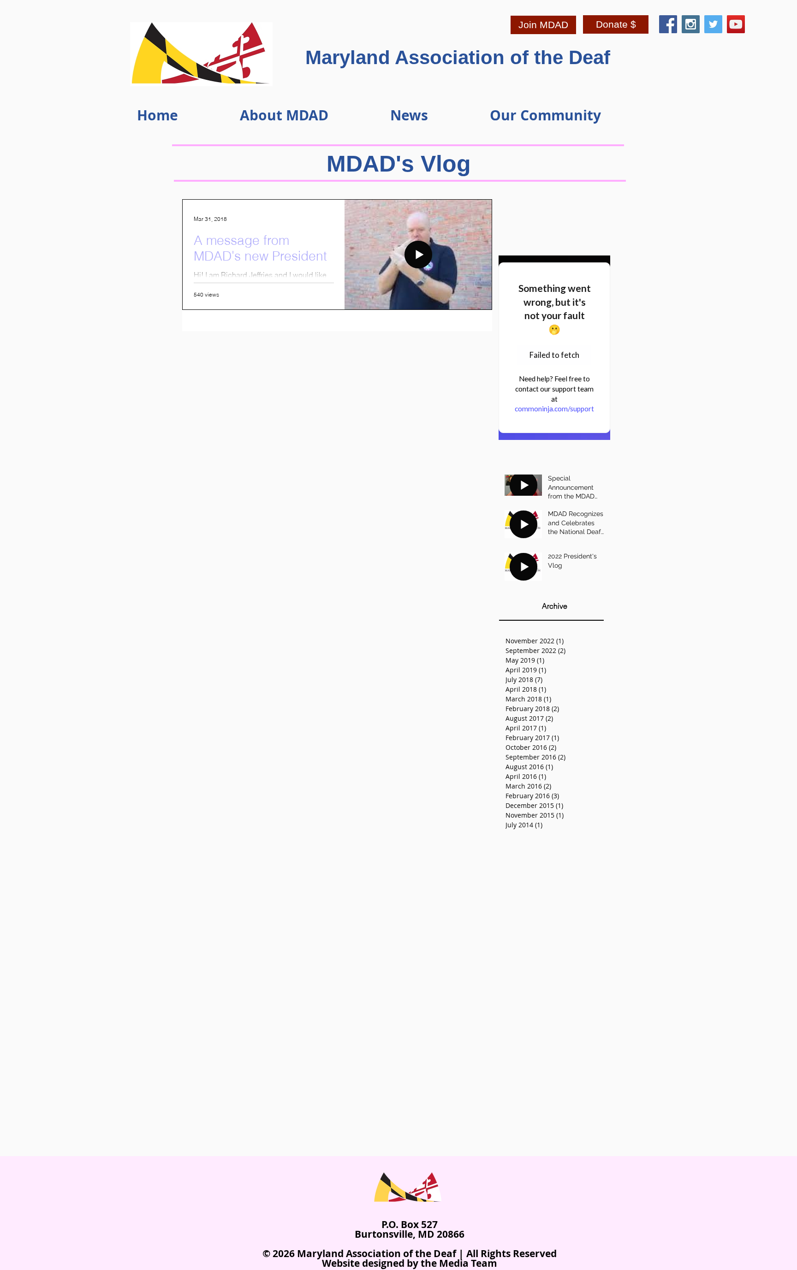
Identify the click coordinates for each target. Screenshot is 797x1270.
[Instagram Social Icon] (691, 24)
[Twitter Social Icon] (713, 24)
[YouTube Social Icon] (736, 24)
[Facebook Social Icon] (668, 24)
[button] (308, 115)
